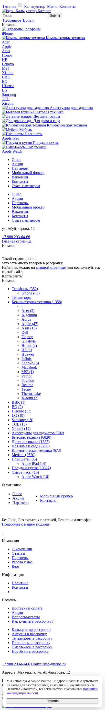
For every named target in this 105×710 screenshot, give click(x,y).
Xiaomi (7, 73)
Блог (16, 566)
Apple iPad (10, 138)
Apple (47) (29, 324)
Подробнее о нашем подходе (26, 524)
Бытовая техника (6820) (31, 437)
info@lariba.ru (48, 664)
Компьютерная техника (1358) (37, 302)
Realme (27, 385)
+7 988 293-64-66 (16, 237)
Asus (6, 51)
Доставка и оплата (27, 608)
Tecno (26, 389)
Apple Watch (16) (35, 477)
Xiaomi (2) (29, 398)
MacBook (29, 367)
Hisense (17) (21, 411)
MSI (5, 68)
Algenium (29, 315)
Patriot (26, 376)
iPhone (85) (30, 293)
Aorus (26, 319)
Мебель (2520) (23, 455)
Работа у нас (22, 562)
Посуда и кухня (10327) (31, 468)
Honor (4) (29, 345)
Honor (7, 55)
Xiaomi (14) (21, 428)
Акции (17, 164)
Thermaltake (31, 394)
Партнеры (20, 168)
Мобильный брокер (28, 173)
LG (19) (18, 415)
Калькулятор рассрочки (31, 629)
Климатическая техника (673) (36, 450)
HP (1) (26, 350)
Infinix (26, 359)
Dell (24, 332)
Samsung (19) (22, 420)
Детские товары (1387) (31, 442)
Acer (6, 42)
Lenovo (8, 64)
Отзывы (18, 553)
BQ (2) (17, 407)
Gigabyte (28, 341)
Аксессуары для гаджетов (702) (38, 433)
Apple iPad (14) (33, 463)
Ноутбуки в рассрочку (30, 651)
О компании (22, 549)
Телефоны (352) (25, 289)
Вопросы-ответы (26, 617)
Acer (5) (27, 311)
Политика (20, 583)
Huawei (27, 354)
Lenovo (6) (30, 363)
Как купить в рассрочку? (32, 621)
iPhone (7, 33)
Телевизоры (22, 297)
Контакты (20, 181)
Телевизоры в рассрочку (32, 638)
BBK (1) (18, 402)
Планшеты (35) (24, 459)
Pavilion (27, 380)
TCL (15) (19, 424)
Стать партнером (26, 186)
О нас (16, 160)
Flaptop (27, 337)
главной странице (51, 267)
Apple (6, 46)
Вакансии (20, 177)
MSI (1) (27, 372)
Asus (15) (29, 328)
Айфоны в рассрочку (29, 634)
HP (4, 60)
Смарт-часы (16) (25, 472)
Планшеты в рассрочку (31, 643)
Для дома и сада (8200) (31, 446)
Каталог (44, 11)
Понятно (52, 701)
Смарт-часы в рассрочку (32, 647)
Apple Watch (12, 151)
